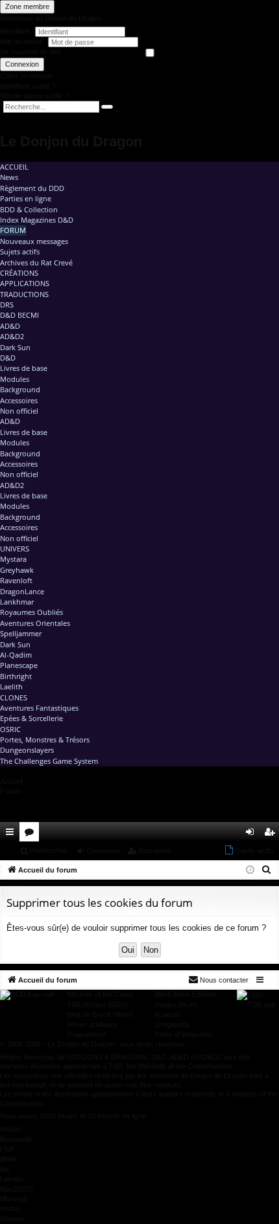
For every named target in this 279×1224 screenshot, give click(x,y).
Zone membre (27, 6)
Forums (32, 834)
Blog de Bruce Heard (99, 1014)
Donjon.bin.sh (175, 1004)
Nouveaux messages (34, 241)
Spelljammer (21, 633)
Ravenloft (16, 580)
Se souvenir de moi (30, 52)
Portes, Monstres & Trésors (45, 739)
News (9, 177)
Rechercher (48, 850)
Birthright (16, 676)
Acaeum (167, 1014)
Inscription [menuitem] (272, 834)
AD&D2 (12, 336)
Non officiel (19, 411)
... (8, 850)
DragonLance (22, 591)
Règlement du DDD (32, 188)
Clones (13, 697)
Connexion (22, 64)
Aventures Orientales (35, 623)
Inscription (155, 850)
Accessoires (19, 400)
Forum (13, 230)
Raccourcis (12, 834)
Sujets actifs (20, 251)
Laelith (11, 686)
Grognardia (172, 1025)
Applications (24, 283)
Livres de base (23, 368)
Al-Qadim (16, 655)
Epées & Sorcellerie (31, 718)
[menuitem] (232, 831)
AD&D (10, 326)
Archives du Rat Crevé (36, 262)
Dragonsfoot (86, 1034)
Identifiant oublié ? (28, 86)
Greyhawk (17, 570)
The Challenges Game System (49, 761)
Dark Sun (15, 347)
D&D (8, 357)
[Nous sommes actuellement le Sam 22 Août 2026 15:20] (250, 870)
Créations (19, 273)
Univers (14, 548)
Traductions (24, 294)
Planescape (19, 665)
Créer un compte (26, 76)
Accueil (14, 167)
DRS (7, 304)
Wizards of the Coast (100, 994)
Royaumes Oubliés (31, 612)
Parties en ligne (25, 198)
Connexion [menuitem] (252, 834)
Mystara (13, 559)
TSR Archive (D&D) (97, 1004)
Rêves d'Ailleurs (92, 1025)
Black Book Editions (185, 994)
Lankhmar (17, 601)
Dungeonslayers (27, 750)
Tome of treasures (183, 1034)
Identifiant (15, 31)
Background (20, 389)
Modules (14, 379)
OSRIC (10, 729)
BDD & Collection (29, 209)
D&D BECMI (19, 315)
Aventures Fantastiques (39, 708)
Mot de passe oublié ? (34, 96)
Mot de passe (22, 41)
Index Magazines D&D (36, 220)
